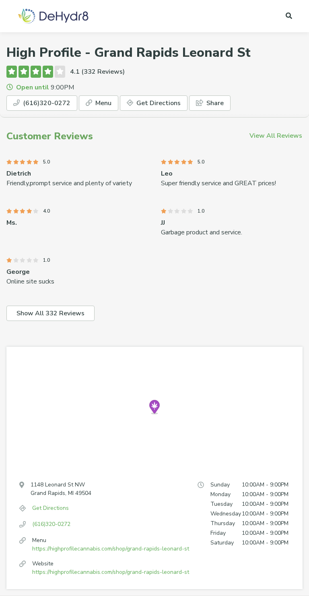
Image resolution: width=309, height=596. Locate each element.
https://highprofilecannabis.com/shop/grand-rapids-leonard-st (110, 549)
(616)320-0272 (45, 103)
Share (214, 103)
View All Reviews (275, 135)
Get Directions (158, 103)
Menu (102, 103)
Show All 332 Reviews (50, 313)
